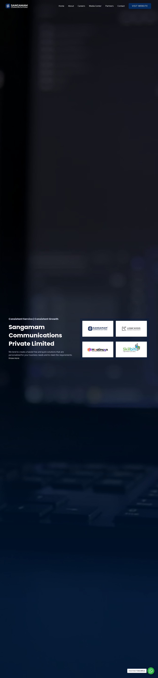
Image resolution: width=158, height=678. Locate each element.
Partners (109, 6)
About (71, 6)
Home (61, 6)
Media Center (95, 6)
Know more (14, 358)
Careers (81, 6)
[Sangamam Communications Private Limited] (16, 5)
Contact (121, 6)
